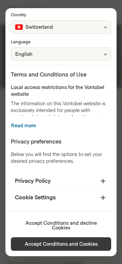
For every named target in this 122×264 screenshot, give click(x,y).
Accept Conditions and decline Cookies (61, 225)
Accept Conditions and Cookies (61, 244)
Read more (23, 126)
